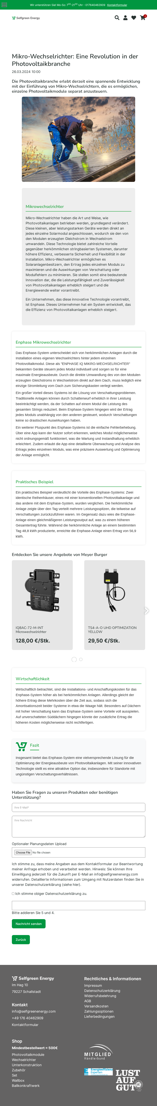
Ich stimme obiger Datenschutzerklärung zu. (51, 894)
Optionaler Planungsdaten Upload (39, 844)
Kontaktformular (117, 5)
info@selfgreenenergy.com (34, 1011)
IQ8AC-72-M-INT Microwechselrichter (31, 629)
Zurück (21, 940)
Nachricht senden (29, 924)
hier (76, 885)
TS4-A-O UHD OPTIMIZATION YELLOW (112, 629)
